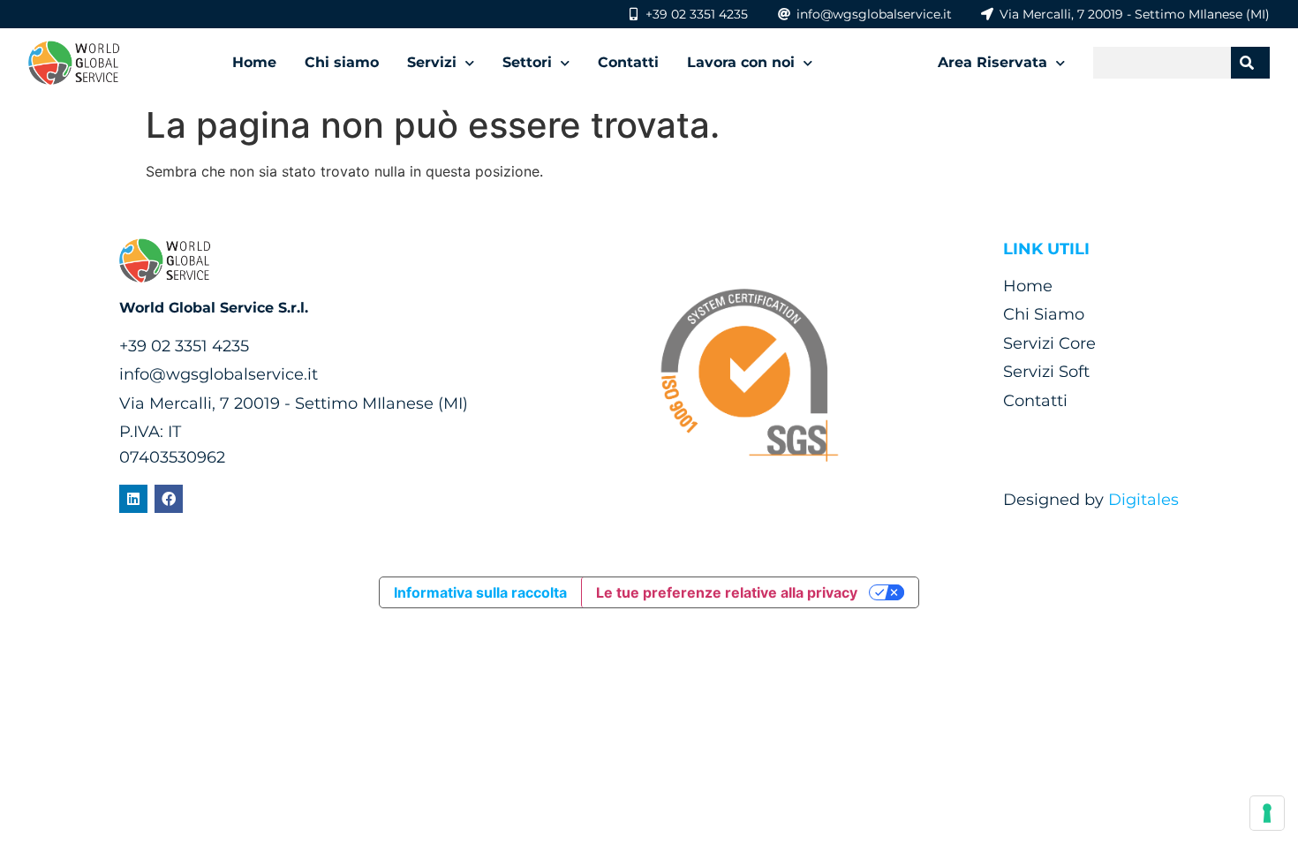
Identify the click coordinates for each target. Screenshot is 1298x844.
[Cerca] (1250, 63)
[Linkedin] (133, 499)
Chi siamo (342, 62)
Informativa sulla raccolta (480, 592)
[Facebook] (169, 499)
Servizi (432, 62)
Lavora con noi (741, 62)
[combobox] (1162, 63)
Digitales (1143, 499)
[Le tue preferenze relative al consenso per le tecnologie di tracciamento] (1267, 813)
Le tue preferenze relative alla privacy (726, 592)
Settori (527, 62)
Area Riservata (992, 62)
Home (254, 62)
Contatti (628, 62)
